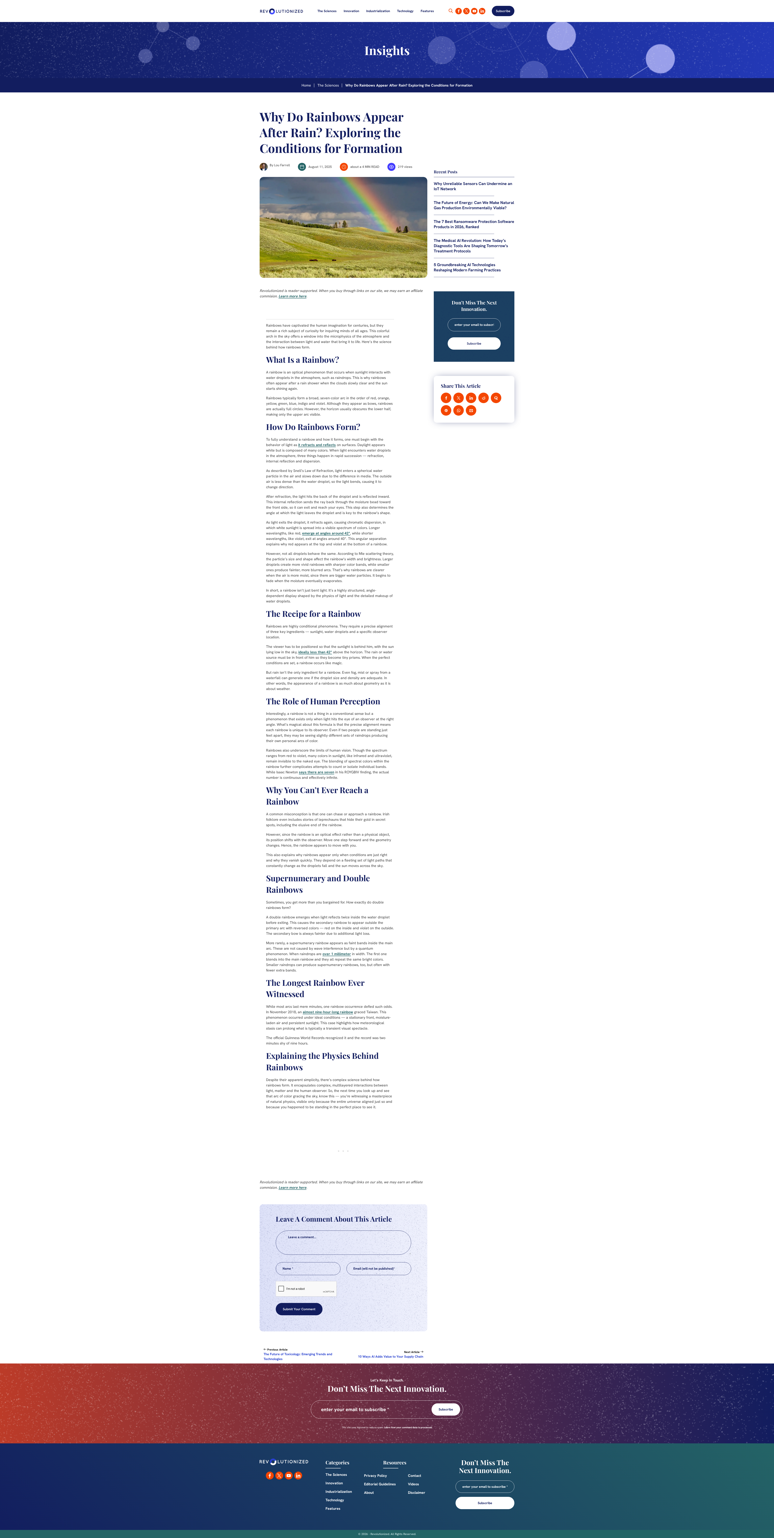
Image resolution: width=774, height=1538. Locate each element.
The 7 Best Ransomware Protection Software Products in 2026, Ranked (474, 224)
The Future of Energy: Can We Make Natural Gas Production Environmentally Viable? (474, 205)
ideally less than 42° (315, 652)
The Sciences (327, 11)
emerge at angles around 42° (326, 533)
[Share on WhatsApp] (458, 410)
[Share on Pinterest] (446, 410)
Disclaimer (416, 1492)
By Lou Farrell (280, 165)
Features (427, 11)
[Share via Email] (471, 410)
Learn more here (292, 296)
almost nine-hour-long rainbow (328, 1012)
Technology (405, 11)
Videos (413, 1484)
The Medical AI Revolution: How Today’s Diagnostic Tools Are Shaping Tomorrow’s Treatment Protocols (471, 246)
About (369, 1492)
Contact (414, 1475)
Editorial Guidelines (380, 1484)
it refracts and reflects (317, 444)
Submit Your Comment (299, 1309)
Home (306, 85)
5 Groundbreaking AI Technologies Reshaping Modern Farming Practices (467, 267)
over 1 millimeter (336, 953)
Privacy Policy (375, 1475)
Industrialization (378, 11)
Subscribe (503, 11)
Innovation (351, 11)
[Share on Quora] (496, 398)
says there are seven (316, 772)
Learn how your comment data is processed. (408, 1427)
